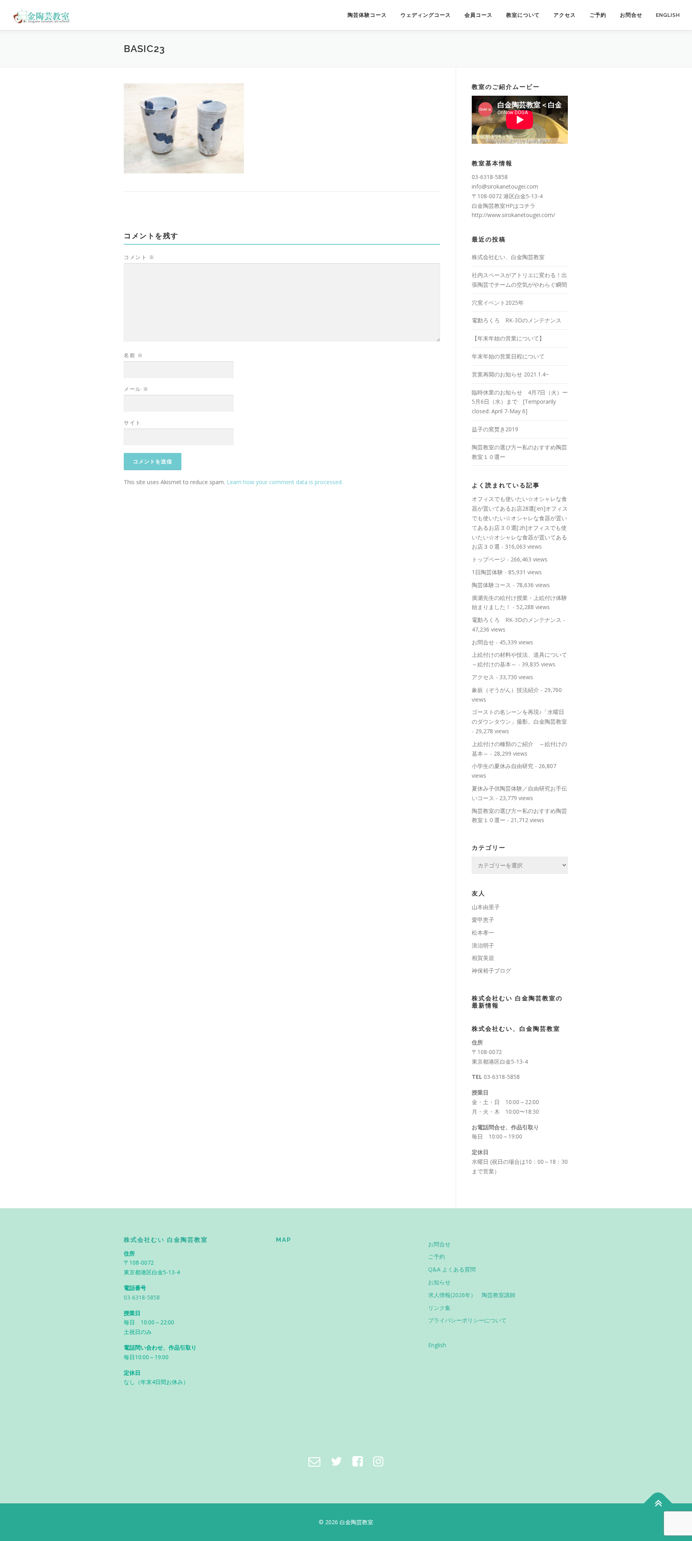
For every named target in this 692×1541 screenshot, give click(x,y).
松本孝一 (483, 932)
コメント (139, 257)
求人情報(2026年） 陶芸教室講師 (471, 1295)
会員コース (479, 15)
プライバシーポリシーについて (467, 1320)
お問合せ (631, 15)
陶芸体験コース (367, 15)
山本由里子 (486, 907)
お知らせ (439, 1282)
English (668, 15)
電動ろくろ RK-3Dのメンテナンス (516, 320)
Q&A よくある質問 (452, 1269)
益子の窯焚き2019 (495, 429)
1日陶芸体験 (487, 572)
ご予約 (597, 15)
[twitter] (336, 1461)
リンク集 (439, 1308)
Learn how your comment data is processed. (285, 482)
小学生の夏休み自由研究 (502, 766)
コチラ (527, 205)
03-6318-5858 (502, 1076)
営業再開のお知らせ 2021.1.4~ (510, 374)
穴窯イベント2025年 (498, 302)
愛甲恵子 (483, 919)
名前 (133, 355)
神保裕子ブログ (491, 970)
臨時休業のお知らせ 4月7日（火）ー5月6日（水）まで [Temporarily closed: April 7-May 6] (520, 401)
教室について (523, 15)
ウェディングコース (425, 15)
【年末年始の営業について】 (508, 338)
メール (136, 388)
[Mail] (314, 1461)
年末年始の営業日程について (508, 356)
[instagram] (378, 1461)
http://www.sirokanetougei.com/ (513, 215)
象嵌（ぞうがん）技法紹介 (505, 690)
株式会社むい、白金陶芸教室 (508, 257)
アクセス (564, 15)
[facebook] (357, 1461)
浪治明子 (483, 945)
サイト (132, 422)
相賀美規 (483, 958)
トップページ (488, 559)
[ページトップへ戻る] (658, 1503)
